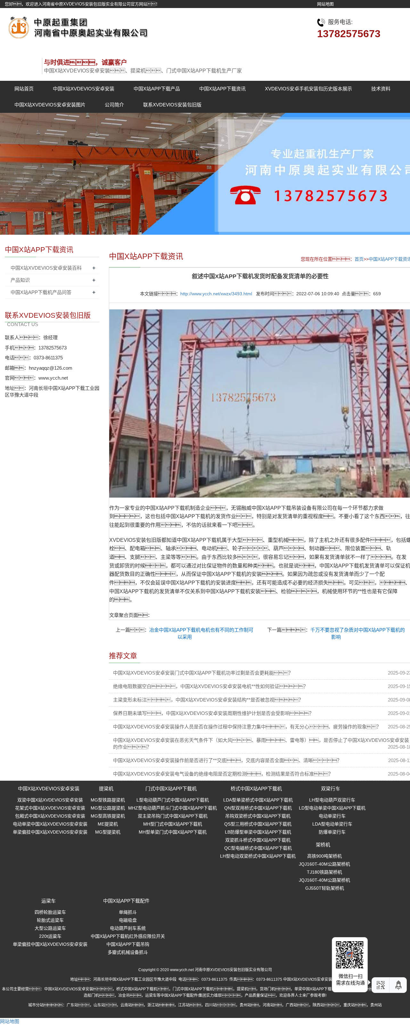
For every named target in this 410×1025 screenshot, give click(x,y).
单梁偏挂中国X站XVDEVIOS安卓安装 (50, 832)
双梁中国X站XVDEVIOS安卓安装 (50, 799)
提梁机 (106, 788)
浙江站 (153, 1005)
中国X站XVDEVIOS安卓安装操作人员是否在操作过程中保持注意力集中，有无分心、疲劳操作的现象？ (247, 726)
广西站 (291, 1005)
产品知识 (20, 280)
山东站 (99, 1005)
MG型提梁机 (107, 832)
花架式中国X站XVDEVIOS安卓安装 (50, 808)
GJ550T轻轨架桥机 (324, 888)
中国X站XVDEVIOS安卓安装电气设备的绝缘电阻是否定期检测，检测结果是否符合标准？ (223, 774)
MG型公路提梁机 (108, 808)
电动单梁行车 (332, 816)
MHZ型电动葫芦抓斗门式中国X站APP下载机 (172, 808)
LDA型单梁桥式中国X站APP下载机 (258, 799)
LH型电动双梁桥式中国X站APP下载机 (258, 856)
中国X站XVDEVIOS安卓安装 (83, 88)
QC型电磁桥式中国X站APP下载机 (258, 848)
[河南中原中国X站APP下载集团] (77, 26)
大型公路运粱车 (50, 928)
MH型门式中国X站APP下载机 (172, 824)
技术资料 (380, 88)
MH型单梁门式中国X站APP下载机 (173, 832)
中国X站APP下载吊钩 (127, 944)
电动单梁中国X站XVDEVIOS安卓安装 (50, 824)
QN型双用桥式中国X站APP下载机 (258, 808)
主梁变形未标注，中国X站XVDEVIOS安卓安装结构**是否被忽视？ (208, 699)
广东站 (72, 1005)
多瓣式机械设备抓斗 (128, 952)
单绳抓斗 (128, 912)
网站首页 (24, 88)
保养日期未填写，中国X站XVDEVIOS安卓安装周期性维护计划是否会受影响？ (213, 713)
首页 (359, 259)
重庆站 (349, 1005)
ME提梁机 (108, 824)
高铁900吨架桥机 (324, 856)
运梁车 (48, 900)
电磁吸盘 (128, 920)
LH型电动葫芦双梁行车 (332, 799)
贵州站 (245, 1005)
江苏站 (184, 1005)
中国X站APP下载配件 (126, 900)
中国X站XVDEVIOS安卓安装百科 (46, 268)
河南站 (268, 1005)
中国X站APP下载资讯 (222, 88)
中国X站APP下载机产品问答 (41, 292)
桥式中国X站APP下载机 (256, 788)
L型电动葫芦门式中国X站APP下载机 (172, 799)
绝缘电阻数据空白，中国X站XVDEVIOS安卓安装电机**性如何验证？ (210, 686)
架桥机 (323, 844)
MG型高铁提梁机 (108, 816)
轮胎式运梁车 (50, 920)
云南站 (126, 1005)
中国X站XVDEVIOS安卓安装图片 (50, 104)
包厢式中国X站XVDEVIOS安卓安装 (50, 816)
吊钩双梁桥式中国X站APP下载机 (258, 816)
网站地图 (325, 4)
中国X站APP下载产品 (157, 88)
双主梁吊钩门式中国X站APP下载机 (173, 816)
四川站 (211, 1005)
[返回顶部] (398, 985)
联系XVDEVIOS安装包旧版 (172, 104)
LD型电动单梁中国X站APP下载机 (332, 808)
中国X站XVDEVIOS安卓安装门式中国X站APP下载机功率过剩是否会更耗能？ (203, 673)
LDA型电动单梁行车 (332, 824)
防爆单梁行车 (332, 832)
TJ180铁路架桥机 (324, 872)
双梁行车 (330, 788)
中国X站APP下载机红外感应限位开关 (128, 936)
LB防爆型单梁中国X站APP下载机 (258, 832)
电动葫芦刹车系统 (128, 928)
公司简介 (114, 104)
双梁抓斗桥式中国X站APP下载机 (258, 840)
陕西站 (318, 1005)
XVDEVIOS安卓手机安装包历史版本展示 (308, 88)
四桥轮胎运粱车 (50, 912)
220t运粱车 (50, 936)
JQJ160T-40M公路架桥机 (324, 864)
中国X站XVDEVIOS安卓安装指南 (311, 979)
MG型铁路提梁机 (108, 799)
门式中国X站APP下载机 (171, 788)
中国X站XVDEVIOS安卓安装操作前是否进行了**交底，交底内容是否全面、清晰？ (227, 760)
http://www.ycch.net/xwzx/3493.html (216, 293)
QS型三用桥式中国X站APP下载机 (257, 824)
